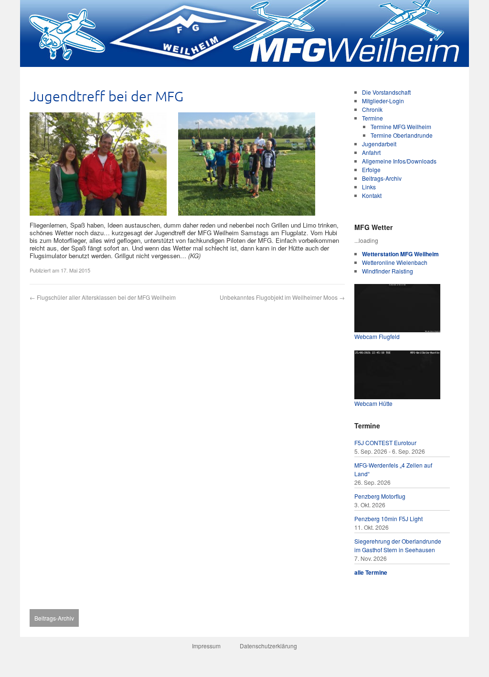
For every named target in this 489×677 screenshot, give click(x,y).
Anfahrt (371, 152)
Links (369, 187)
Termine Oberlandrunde (402, 135)
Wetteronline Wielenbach (394, 262)
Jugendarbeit (379, 144)
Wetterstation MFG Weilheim (400, 254)
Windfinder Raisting (387, 271)
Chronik (372, 109)
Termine (372, 118)
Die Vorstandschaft (386, 92)
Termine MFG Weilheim (401, 126)
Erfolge (371, 169)
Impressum (206, 646)
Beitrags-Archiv (382, 178)
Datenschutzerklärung (268, 646)
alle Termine (370, 572)
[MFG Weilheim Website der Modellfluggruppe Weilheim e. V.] (244, 64)
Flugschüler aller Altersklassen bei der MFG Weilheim (103, 297)
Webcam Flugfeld (377, 336)
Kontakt (372, 195)
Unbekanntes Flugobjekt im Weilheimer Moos (282, 297)
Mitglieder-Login (383, 101)
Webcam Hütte (373, 403)
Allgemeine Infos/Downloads (399, 161)
